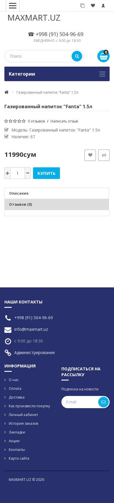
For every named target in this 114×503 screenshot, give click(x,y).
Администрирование (34, 352)
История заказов (23, 423)
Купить (46, 173)
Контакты (17, 449)
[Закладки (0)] (93, 5)
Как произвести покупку (29, 406)
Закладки (17, 432)
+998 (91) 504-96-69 (33, 317)
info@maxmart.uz (31, 329)
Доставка (17, 397)
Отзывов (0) (20, 204)
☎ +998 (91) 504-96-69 (55, 34)
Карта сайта (19, 458)
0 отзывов (36, 121)
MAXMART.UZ (34, 17)
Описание (19, 193)
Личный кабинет (23, 415)
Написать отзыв (64, 121)
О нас (14, 380)
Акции (14, 441)
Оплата (15, 388)
